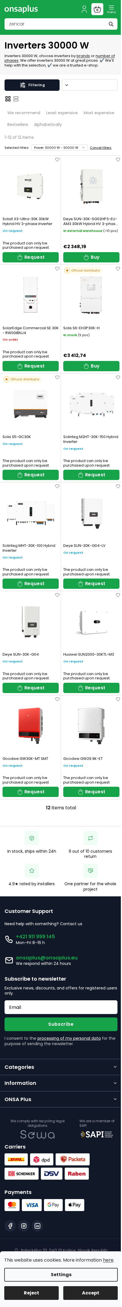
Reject (30, 1293)
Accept (87, 1293)
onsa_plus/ (24, 1226)
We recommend (23, 113)
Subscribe (60, 1024)
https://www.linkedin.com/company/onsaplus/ (37, 1226)
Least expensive (62, 113)
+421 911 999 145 (35, 936)
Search (111, 24)
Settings (59, 1274)
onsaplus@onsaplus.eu (47, 957)
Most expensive (99, 113)
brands (83, 56)
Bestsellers (17, 124)
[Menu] (111, 9)
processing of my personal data (69, 1038)
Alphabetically (48, 124)
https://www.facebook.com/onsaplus (10, 1226)
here (9, 1260)
